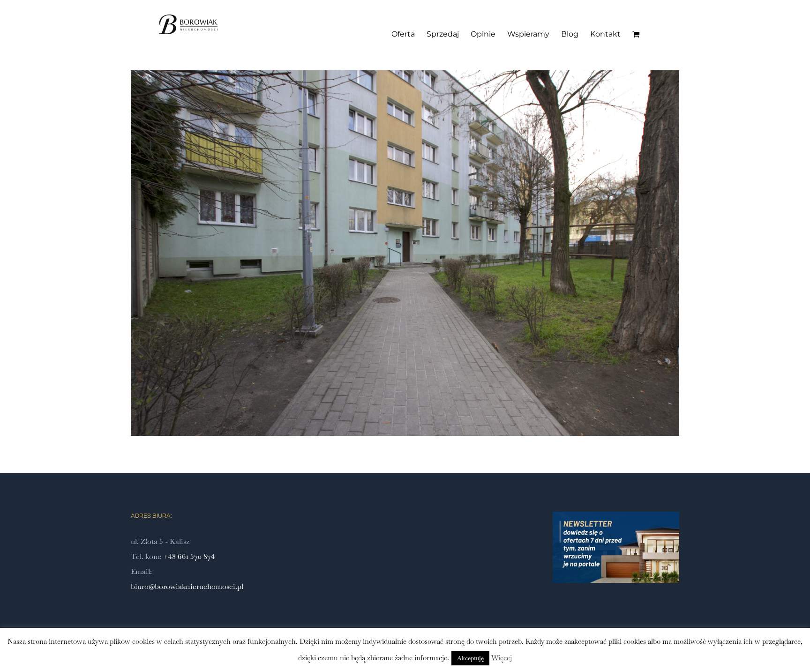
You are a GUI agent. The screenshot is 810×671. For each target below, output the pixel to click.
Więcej (501, 657)
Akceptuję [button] (470, 658)
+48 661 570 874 (189, 556)
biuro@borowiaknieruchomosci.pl (187, 586)
